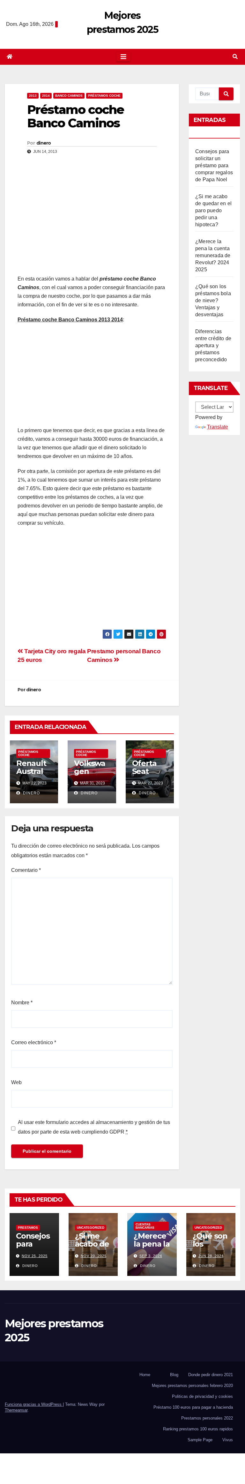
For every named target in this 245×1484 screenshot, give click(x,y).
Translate (217, 427)
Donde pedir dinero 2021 (210, 1374)
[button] (235, 56)
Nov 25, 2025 (35, 1256)
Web (16, 1082)
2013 (33, 95)
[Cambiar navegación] (123, 57)
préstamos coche (104, 95)
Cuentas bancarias (145, 1226)
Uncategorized (90, 1227)
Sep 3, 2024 (150, 1256)
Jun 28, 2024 (211, 1256)
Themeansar (16, 1410)
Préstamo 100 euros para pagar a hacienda (193, 1407)
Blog (174, 1374)
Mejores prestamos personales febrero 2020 (192, 1385)
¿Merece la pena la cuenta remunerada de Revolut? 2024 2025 (213, 255)
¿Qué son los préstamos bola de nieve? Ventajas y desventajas (213, 300)
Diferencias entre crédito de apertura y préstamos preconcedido (213, 345)
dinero (43, 143)
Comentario (26, 870)
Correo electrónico (33, 1042)
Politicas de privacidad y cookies (202, 1396)
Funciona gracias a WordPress (34, 1404)
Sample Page (200, 1439)
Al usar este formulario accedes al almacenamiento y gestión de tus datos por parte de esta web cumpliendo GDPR (94, 1127)
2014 (46, 95)
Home (144, 1374)
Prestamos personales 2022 (207, 1418)
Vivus (227, 1439)
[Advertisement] (92, 223)
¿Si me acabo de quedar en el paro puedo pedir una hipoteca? (213, 210)
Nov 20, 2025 (94, 1256)
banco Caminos (69, 95)
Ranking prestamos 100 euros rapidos (198, 1429)
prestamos (28, 1227)
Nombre (22, 1002)
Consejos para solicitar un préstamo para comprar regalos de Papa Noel (214, 165)
